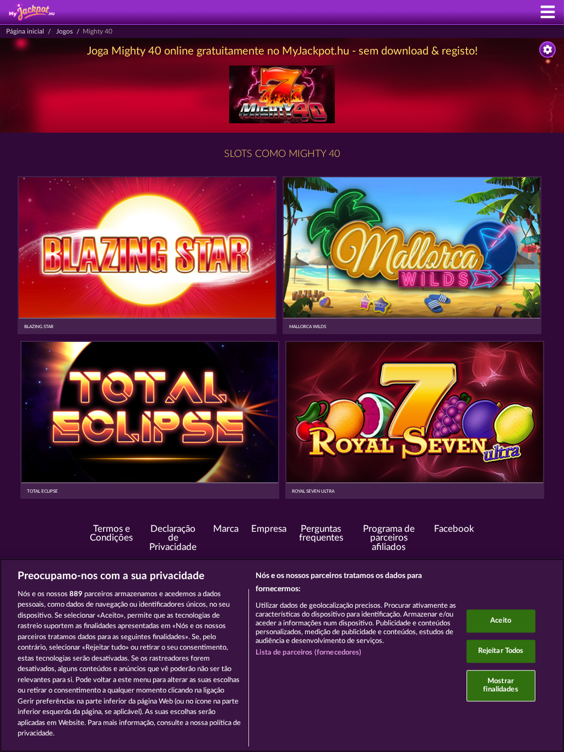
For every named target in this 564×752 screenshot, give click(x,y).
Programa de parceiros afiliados (389, 538)
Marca (225, 529)
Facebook (454, 529)
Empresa (268, 529)
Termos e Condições (111, 534)
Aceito (500, 621)
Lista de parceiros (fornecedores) (308, 652)
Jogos (64, 31)
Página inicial (25, 31)
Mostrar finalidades (500, 686)
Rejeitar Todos (501, 651)
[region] (282, 655)
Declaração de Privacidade (173, 538)
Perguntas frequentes (321, 534)
